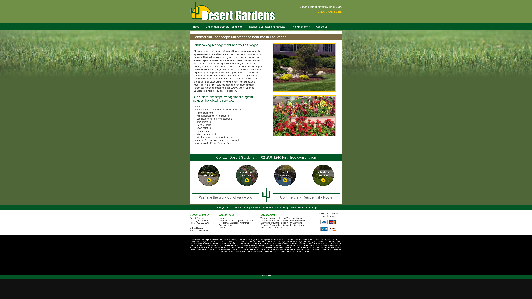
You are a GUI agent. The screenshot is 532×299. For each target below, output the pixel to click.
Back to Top (266, 276)
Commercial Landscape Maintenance (224, 27)
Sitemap (312, 207)
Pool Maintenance (301, 27)
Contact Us (321, 27)
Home (196, 27)
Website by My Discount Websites (290, 207)
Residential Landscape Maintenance (267, 27)
